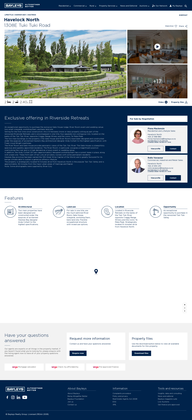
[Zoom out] (184, 308)
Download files (141, 353)
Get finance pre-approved (169, 405)
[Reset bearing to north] (184, 311)
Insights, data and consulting (170, 393)
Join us (70, 402)
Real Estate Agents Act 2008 (125, 399)
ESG (114, 402)
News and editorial (165, 396)
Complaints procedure (122, 393)
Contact (173, 149)
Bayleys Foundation (76, 399)
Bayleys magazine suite (167, 399)
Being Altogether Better (77, 396)
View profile (155, 149)
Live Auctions (163, 402)
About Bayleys (74, 393)
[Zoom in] (184, 304)
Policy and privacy (120, 396)
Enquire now (78, 353)
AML (114, 405)
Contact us (72, 405)
